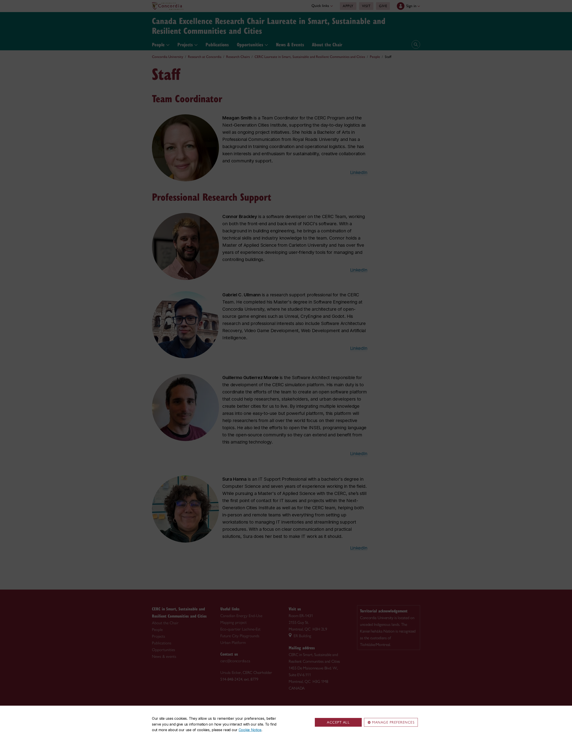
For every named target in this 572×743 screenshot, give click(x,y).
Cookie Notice (250, 730)
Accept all (338, 722)
